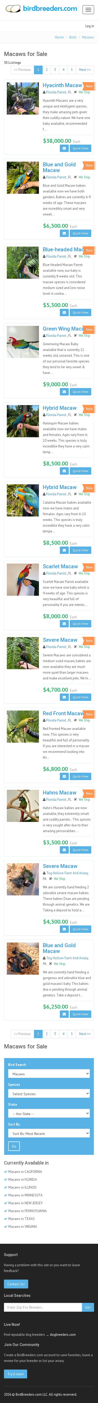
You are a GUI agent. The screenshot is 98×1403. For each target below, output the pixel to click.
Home (59, 37)
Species (14, 1084)
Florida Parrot (56, 92)
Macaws (88, 37)
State (12, 1104)
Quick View (80, 148)
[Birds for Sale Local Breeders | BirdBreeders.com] (41, 10)
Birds (73, 37)
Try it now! (15, 1374)
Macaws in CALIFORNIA (25, 1171)
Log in (89, 26)
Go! (88, 1307)
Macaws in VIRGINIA (22, 1226)
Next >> (85, 69)
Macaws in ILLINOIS (22, 1187)
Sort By (14, 1124)
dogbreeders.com (63, 1334)
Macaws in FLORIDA (22, 1179)
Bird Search (17, 1065)
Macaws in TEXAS (21, 1219)
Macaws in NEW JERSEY (25, 1203)
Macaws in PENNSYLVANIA (27, 1211)
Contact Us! (16, 1284)
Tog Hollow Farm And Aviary (67, 873)
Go (14, 1146)
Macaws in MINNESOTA (25, 1195)
